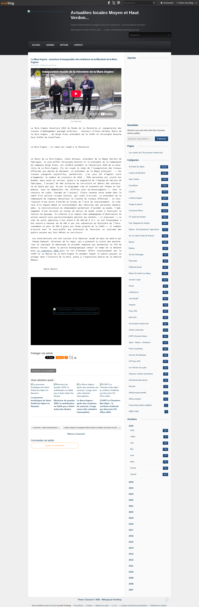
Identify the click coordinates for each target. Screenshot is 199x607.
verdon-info (48, 606)
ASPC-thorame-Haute (138, 336)
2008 (131, 584)
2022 (131, 500)
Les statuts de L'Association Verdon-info (146, 153)
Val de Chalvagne (136, 254)
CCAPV (132, 192)
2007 (131, 590)
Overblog (117, 600)
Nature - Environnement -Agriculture (144, 229)
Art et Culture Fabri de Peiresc (141, 236)
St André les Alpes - (137, 167)
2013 (131, 554)
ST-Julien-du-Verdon (137, 217)
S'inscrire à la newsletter (43, 370)
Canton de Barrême (137, 173)
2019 (131, 518)
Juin (132, 443)
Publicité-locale (135, 267)
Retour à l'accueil (76, 434)
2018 (131, 524)
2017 (131, 530)
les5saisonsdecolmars (138, 380)
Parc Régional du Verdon (139, 223)
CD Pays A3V (134, 361)
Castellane (133, 185)
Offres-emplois (135, 399)
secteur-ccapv (135, 280)
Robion (132, 248)
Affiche (64, 45)
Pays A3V (133, 311)
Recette (132, 386)
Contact (78, 45)
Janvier (133, 474)
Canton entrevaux (136, 330)
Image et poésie (135, 204)
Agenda (50, 45)
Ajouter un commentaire (54, 446)
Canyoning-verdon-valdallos (140, 405)
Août (132, 430)
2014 (131, 548)
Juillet (132, 436)
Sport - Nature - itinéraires (139, 342)
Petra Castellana (136, 349)
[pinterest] (118, 3)
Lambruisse (134, 292)
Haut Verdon (134, 179)
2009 (131, 578)
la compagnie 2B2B (47, 251)
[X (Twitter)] (114, 3)
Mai (131, 449)
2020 (131, 512)
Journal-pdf (133, 298)
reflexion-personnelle (137, 393)
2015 (131, 542)
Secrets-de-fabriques (137, 355)
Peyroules (133, 261)
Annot (131, 286)
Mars (132, 462)
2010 (131, 572)
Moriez (131, 242)
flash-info (133, 317)
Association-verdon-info (139, 323)
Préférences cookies (158, 606)
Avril (132, 455)
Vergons (132, 305)
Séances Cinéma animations (141, 374)
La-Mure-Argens (135, 198)
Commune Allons (136, 210)
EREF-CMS (134, 411)
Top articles (78, 606)
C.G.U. (115, 606)
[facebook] (109, 3)
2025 (131, 482)
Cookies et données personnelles (134, 606)
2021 (131, 506)
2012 (131, 560)
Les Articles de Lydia (137, 367)
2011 (131, 566)
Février (133, 468)
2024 (131, 488)
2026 (131, 426)
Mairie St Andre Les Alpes (140, 273)
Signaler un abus (102, 606)
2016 (131, 536)
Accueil (36, 45)
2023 (131, 494)
